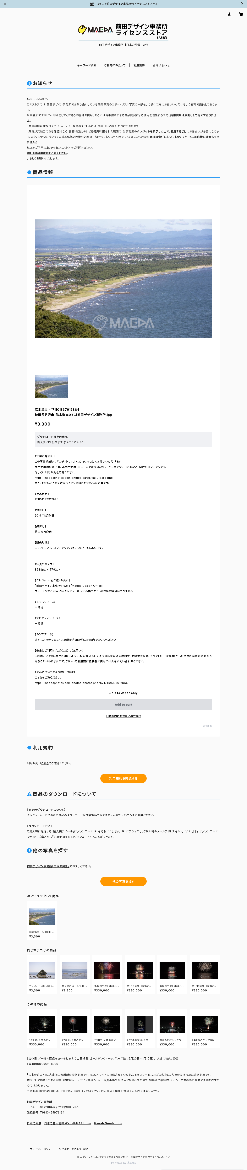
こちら (45, 763)
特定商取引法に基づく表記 (73, 1149)
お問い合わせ (161, 65)
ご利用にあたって (114, 65)
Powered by (119, 1163)
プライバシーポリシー (41, 1149)
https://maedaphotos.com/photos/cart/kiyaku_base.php (74, 477)
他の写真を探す (124, 881)
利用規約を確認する (123, 779)
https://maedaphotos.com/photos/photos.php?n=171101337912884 (81, 682)
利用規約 (139, 65)
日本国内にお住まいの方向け (123, 716)
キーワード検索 (86, 65)
